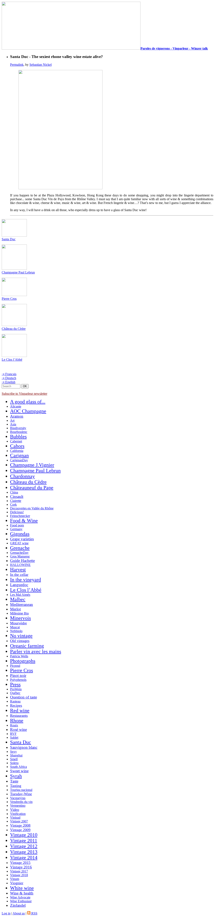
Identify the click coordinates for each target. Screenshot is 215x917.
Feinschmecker (20, 516)
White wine (22, 888)
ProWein (16, 689)
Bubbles (18, 436)
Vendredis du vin (21, 802)
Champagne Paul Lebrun (18, 272)
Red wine (19, 710)
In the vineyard (25, 579)
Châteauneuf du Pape (31, 487)
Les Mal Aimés (20, 594)
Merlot (15, 609)
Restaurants (19, 715)
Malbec (17, 599)
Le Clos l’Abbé (12, 359)
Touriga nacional (21, 790)
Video (14, 810)
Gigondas (19, 534)
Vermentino (17, 805)
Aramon (16, 416)
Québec (15, 693)
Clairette (15, 501)
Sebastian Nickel (40, 64)
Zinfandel (18, 905)
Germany (16, 529)
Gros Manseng (20, 556)
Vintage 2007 (19, 821)
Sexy (13, 751)
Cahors (17, 446)
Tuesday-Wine (21, 794)
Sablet (14, 737)
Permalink (17, 64)
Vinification (18, 814)
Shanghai (16, 755)
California (16, 451)
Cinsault (16, 496)
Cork (13, 504)
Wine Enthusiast (20, 901)
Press (15, 684)
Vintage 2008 (20, 825)
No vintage (21, 635)
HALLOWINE (20, 565)
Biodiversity (18, 428)
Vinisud (15, 817)
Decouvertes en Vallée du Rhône (32, 508)
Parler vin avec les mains (35, 651)
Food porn (17, 525)
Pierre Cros (9, 298)
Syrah (16, 776)
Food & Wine (24, 520)
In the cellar (19, 574)
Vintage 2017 (19, 871)
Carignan (19, 455)
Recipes (16, 705)
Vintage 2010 (23, 835)
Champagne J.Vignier (32, 465)
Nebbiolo (16, 631)
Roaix (14, 725)
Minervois (20, 618)
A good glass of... (27, 401)
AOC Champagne (28, 411)
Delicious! (17, 512)
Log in (6, 913)
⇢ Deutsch (9, 378)
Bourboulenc (18, 432)
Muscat (15, 627)
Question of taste (23, 697)
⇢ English (8, 382)
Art (12, 420)
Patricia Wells (19, 656)
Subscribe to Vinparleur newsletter (24, 393)
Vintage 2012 (23, 846)
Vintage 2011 (23, 840)
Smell (14, 759)
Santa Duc (9, 239)
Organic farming (27, 646)
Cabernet (16, 441)
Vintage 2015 (20, 862)
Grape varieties (22, 539)
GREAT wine (19, 543)
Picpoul (15, 665)
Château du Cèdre (14, 328)
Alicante (15, 406)
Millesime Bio (19, 613)
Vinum (14, 879)
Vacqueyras (17, 798)
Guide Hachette (22, 560)
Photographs (22, 661)
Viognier (16, 883)
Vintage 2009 (20, 830)
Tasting (15, 786)
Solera (14, 763)
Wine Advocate (20, 897)
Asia (13, 424)
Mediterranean (21, 604)
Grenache (20, 548)
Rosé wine (18, 729)
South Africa (18, 766)
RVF (13, 733)
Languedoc (19, 585)
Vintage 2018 (19, 875)
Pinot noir (18, 675)
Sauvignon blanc (23, 747)
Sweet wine (19, 771)
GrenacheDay (19, 552)
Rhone (16, 720)
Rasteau (15, 701)
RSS (33, 913)
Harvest (18, 569)
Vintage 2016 (21, 867)
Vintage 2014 (23, 857)
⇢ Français (9, 374)
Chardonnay (22, 476)
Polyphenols (18, 680)
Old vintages (19, 641)
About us (19, 913)
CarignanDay (19, 460)
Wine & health (21, 893)
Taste (14, 781)
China (14, 492)
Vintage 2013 (23, 852)
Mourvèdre (18, 623)
